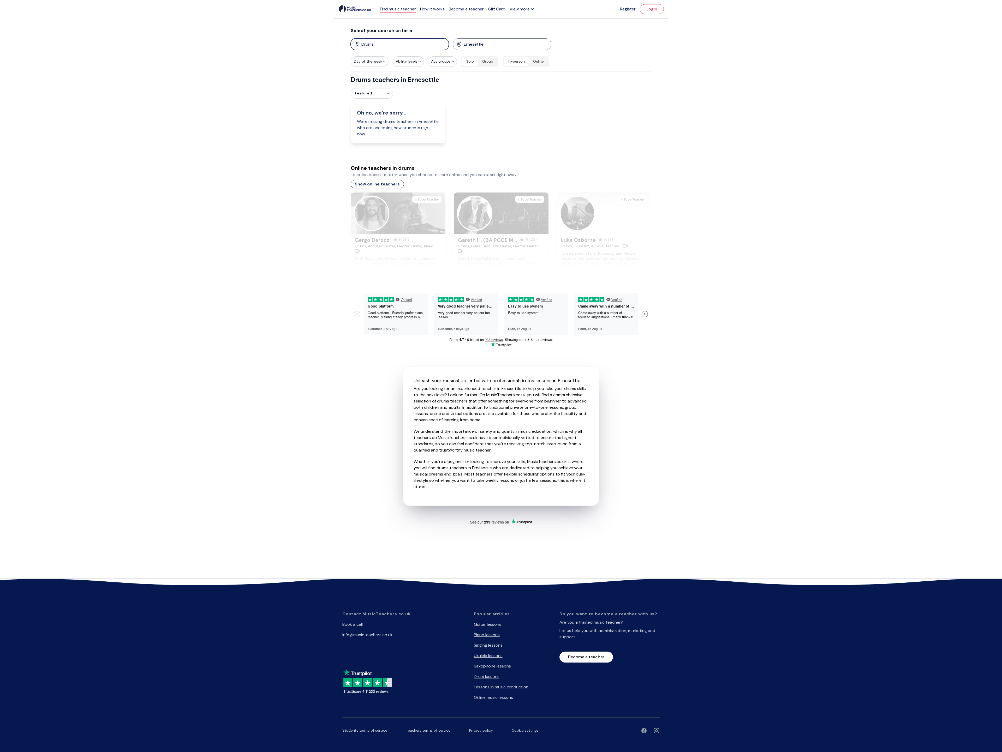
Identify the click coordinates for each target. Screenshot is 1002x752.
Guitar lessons (487, 624)
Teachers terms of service (428, 730)
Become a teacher (466, 9)
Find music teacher (398, 9)
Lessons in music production (501, 687)
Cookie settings (525, 730)
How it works (432, 9)
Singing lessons (488, 645)
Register (628, 9)
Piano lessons (487, 634)
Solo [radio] (470, 61)
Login (651, 9)
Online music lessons (493, 697)
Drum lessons (486, 676)
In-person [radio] (516, 61)
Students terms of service (364, 730)
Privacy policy (481, 730)
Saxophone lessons (492, 666)
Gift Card (496, 9)
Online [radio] (538, 61)
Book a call (352, 624)
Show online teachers (377, 184)
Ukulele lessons (488, 655)
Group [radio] (487, 61)
